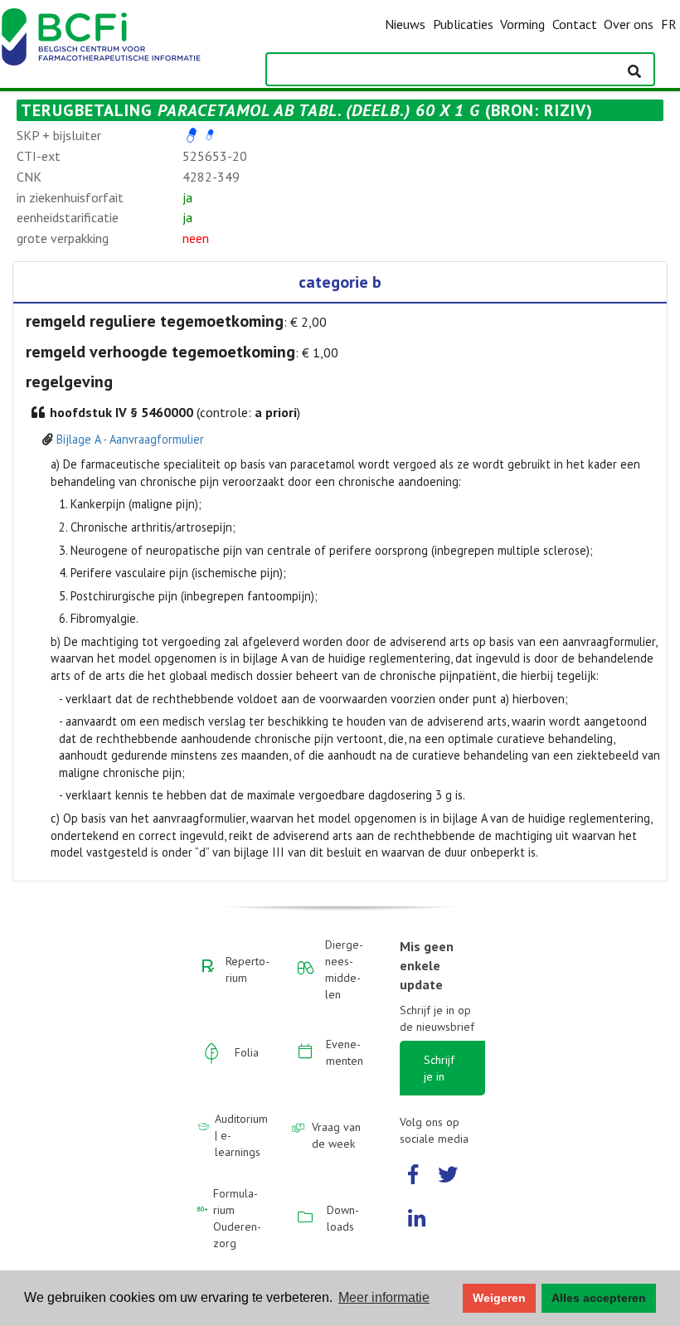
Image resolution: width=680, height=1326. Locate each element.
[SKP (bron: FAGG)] (191, 135)
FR (669, 24)
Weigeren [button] (499, 1297)
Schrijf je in (439, 1068)
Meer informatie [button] (384, 1297)
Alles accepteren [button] (598, 1297)
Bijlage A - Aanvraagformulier (130, 439)
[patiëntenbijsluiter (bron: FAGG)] (210, 135)
